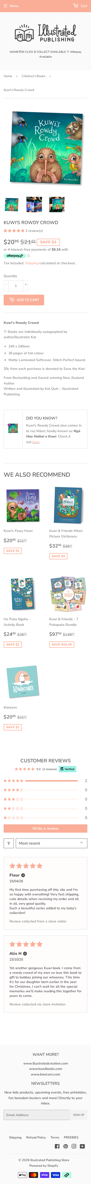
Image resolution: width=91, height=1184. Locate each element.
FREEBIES (71, 1137)
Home (8, 76)
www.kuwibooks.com (45, 1068)
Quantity (10, 276)
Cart (83, 6)
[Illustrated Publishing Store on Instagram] (74, 1147)
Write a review (45, 828)
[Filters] (9, 843)
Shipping (31, 263)
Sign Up (78, 1115)
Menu (14, 6)
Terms (54, 1137)
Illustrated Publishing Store (49, 1160)
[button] (14, 230)
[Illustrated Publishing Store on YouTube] (82, 1147)
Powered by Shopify (43, 1166)
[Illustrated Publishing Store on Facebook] (57, 1147)
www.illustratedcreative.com (45, 1063)
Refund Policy (36, 1137)
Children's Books (33, 76)
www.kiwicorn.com (45, 1074)
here (35, 442)
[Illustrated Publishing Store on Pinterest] (65, 1147)
